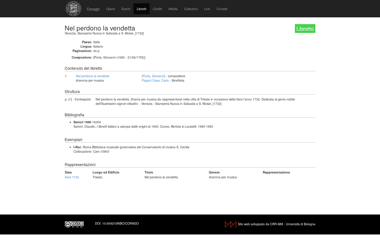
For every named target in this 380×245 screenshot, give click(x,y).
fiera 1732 (72, 177)
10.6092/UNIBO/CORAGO (120, 223)
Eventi (126, 9)
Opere (110, 9)
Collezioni (191, 9)
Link (207, 9)
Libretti (141, 9)
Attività (173, 9)
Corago (93, 9)
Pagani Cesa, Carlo (155, 80)
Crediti (157, 9)
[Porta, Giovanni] (153, 76)
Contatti (222, 9)
